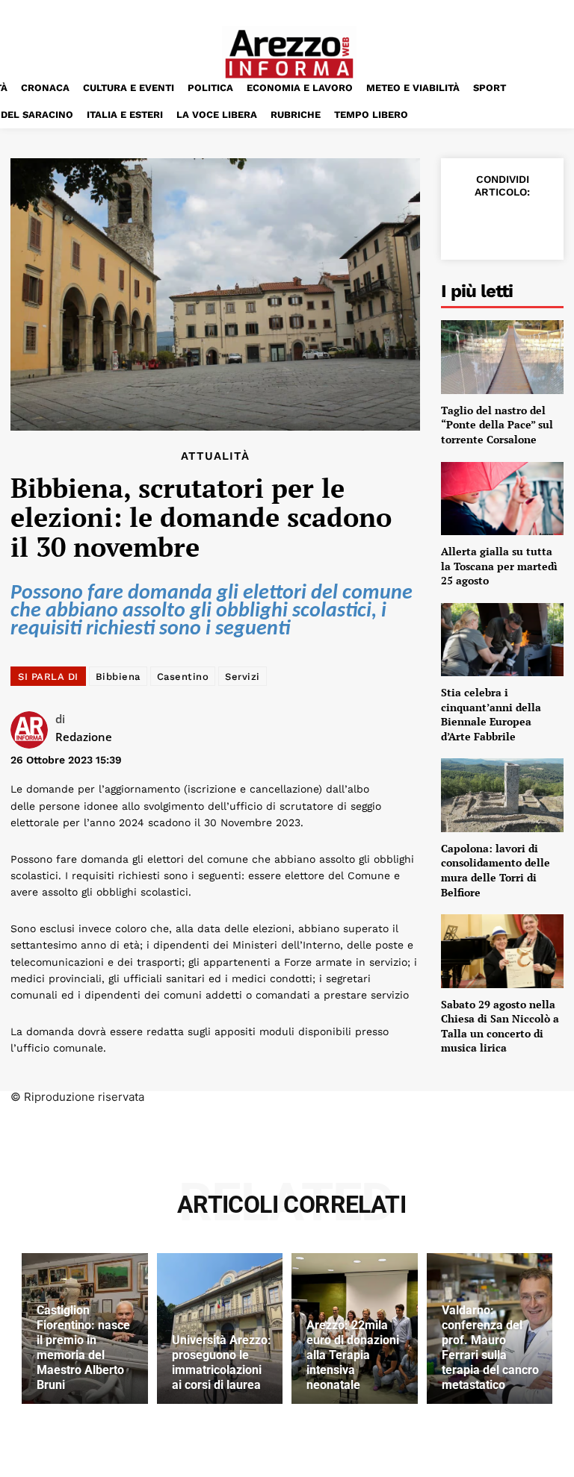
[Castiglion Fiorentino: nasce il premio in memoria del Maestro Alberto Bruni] (85, 1328)
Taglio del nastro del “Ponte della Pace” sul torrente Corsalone (497, 424)
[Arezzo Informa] (289, 54)
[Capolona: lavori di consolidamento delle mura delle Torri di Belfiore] (502, 794)
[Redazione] (32, 730)
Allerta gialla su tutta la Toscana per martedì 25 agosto (499, 565)
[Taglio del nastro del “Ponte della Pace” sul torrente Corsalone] (502, 356)
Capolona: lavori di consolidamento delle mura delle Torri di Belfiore (495, 870)
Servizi (242, 676)
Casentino (183, 676)
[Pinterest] (535, 225)
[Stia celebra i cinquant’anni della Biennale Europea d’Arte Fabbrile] (502, 639)
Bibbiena (118, 676)
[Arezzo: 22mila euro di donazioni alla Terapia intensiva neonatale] (354, 1328)
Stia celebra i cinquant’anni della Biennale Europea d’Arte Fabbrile (491, 714)
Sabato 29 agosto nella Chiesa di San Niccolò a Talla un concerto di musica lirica (500, 1026)
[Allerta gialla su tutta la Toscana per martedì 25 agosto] (502, 498)
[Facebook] (466, 225)
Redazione (83, 736)
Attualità (215, 456)
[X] (501, 225)
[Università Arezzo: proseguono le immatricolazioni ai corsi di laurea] (220, 1328)
